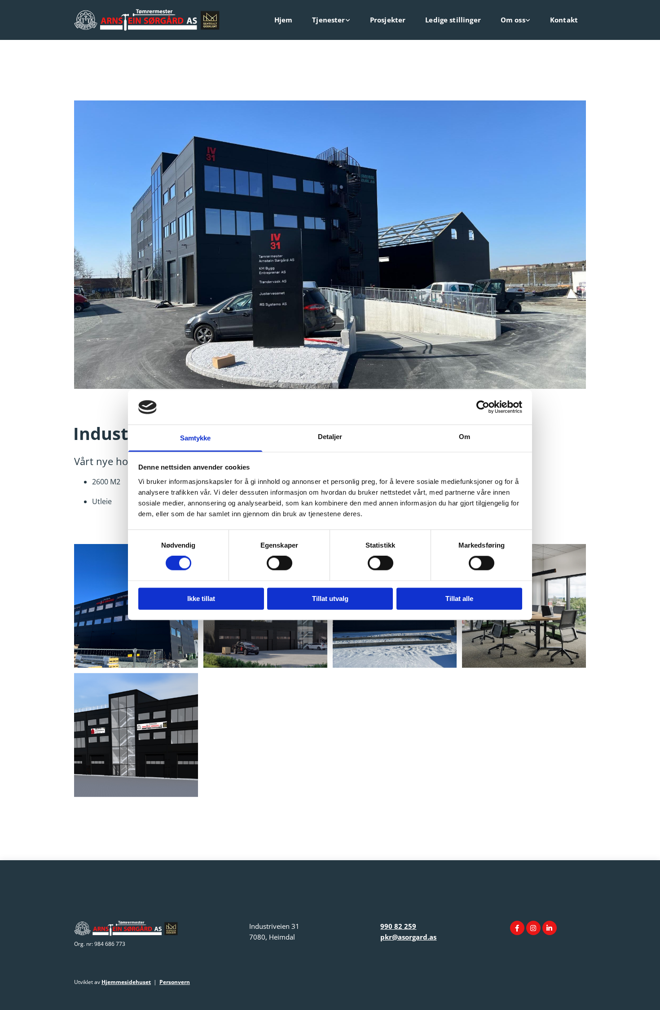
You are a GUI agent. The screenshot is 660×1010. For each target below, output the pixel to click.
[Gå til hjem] (155, 20)
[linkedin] (549, 928)
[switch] (279, 563)
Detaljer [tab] (330, 436)
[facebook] (517, 928)
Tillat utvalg (330, 598)
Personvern (174, 982)
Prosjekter (388, 19)
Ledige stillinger (453, 19)
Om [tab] (464, 436)
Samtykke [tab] (195, 438)
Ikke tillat (201, 598)
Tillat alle (459, 598)
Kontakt (564, 19)
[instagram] (533, 928)
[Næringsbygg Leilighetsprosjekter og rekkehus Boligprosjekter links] (348, 20)
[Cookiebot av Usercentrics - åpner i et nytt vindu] (483, 407)
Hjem (283, 19)
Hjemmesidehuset (126, 982)
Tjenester (328, 19)
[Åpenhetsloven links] (528, 20)
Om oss (513, 19)
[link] (329, 20)
